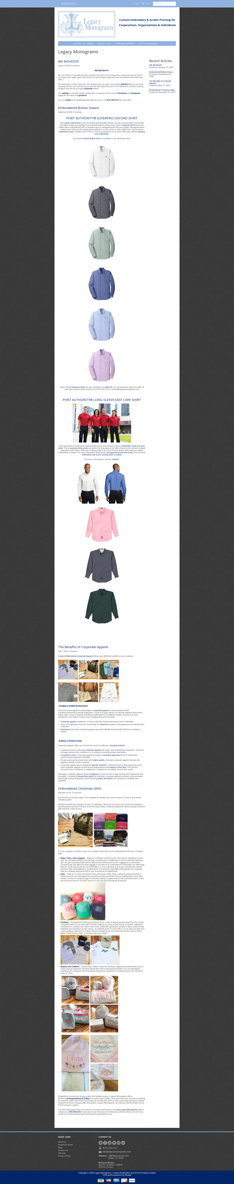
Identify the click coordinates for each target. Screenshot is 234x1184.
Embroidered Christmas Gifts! (79, 788)
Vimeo (123, 1143)
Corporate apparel (68, 722)
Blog (60, 1147)
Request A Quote (65, 1145)
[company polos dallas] (102, 162)
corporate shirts (128, 125)
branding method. (117, 745)
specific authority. (99, 765)
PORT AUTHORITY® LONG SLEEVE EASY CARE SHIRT (102, 400)
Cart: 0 (147, 4)
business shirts (78, 387)
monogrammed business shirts (119, 452)
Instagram (135, 93)
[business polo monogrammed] (102, 203)
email (68, 100)
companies (94, 774)
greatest (82, 95)
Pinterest (119, 1143)
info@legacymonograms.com (116, 1152)
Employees (65, 729)
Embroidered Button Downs (78, 108)
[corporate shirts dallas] (102, 625)
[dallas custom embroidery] (115, 503)
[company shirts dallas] (102, 243)
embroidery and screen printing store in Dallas (102, 455)
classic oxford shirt (72, 123)
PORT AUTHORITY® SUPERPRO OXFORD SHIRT (101, 118)
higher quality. (99, 760)
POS (105, 1175)
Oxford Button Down (92, 138)
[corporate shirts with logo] (102, 365)
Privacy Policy (64, 1156)
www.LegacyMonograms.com (129, 1110)
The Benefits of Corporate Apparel (83, 647)
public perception (105, 778)
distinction (104, 724)
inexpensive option (85, 776)
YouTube (110, 1143)
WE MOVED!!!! (68, 61)
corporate (88, 89)
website (65, 93)
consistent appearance (112, 755)
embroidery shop (66, 132)
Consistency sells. (68, 755)
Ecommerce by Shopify (121, 1175)
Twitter (100, 1143)
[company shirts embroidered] (102, 325)
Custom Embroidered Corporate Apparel (75, 656)
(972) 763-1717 (68, 3)
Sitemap (61, 1153)
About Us (62, 1142)
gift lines (125, 84)
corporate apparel (101, 710)
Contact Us (63, 1150)
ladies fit (108, 387)
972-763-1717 (113, 100)
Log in (137, 4)
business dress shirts (79, 448)
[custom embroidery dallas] (88, 503)
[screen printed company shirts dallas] (102, 544)
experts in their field (117, 767)
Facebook (122, 93)
